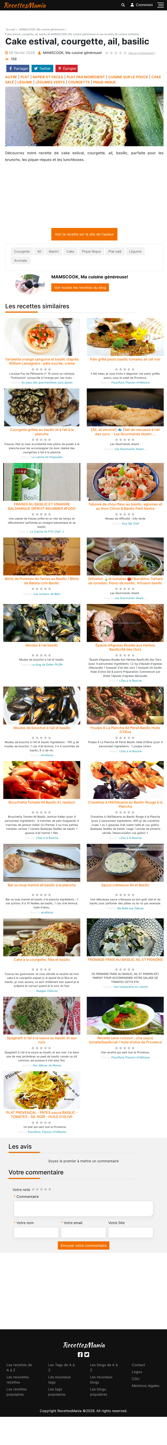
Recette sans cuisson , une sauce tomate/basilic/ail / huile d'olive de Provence (125, 1041)
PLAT (24, 77)
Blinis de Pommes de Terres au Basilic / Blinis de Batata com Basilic (42, 581)
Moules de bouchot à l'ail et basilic (41, 728)
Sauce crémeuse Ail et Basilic (125, 886)
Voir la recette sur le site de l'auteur (84, 235)
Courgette (22, 252)
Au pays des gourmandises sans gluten (47, 383)
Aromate (20, 261)
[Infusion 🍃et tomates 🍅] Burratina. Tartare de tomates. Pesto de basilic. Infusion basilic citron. (125, 583)
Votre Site (116, 1223)
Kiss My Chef (130, 524)
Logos (137, 1372)
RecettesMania (24, 5)
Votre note (21, 1190)
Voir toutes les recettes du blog (80, 288)
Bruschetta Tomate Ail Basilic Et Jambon (41, 803)
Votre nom (25, 1223)
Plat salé (115, 252)
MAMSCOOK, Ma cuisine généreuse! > (42, 29)
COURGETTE (79, 82)
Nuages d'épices (47, 991)
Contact (138, 1366)
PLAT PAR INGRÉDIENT (86, 77)
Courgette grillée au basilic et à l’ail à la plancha (42, 432)
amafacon (47, 756)
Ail (39, 252)
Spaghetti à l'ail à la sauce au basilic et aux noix (42, 1041)
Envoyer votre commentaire (84, 1246)
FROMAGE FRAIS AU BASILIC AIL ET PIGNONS (125, 960)
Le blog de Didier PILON (47, 665)
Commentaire (28, 1197)
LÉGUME (24, 82)
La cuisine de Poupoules (47, 457)
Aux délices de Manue (47, 1066)
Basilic (54, 252)
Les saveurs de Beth (47, 594)
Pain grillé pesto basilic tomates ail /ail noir (125, 360)
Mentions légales (145, 1386)
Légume (135, 252)
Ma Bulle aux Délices (130, 909)
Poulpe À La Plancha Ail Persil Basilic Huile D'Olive (125, 730)
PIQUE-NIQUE (104, 82)
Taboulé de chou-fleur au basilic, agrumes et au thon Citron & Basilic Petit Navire (125, 507)
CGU (136, 1379)
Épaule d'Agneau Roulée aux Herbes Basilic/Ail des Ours (125, 648)
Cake (70, 252)
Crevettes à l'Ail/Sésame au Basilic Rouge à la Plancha (125, 805)
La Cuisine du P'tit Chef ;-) (47, 532)
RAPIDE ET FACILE (48, 77)
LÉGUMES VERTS (50, 82)
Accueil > (12, 29)
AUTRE (11, 77)
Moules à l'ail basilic (41, 646)
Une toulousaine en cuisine (131, 987)
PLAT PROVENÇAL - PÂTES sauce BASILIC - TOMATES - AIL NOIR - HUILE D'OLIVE (42, 1115)
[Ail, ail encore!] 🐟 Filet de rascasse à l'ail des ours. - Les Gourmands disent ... (125, 432)
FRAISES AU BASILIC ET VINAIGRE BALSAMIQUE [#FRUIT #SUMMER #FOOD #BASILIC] (42, 509)
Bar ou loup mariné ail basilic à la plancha (42, 886)
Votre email (73, 1223)
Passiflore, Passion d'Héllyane (130, 383)
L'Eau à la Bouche (130, 681)
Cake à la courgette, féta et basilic (42, 960)
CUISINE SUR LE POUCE (128, 77)
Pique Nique (91, 252)
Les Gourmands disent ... (131, 449)
